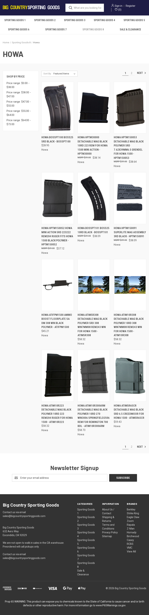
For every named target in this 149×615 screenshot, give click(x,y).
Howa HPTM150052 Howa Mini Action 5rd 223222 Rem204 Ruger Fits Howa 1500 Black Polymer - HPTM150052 (57, 236)
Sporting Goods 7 (56, 29)
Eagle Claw (133, 517)
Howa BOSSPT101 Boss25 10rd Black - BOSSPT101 (93, 230)
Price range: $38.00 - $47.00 (19, 94)
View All (131, 551)
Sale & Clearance (130, 29)
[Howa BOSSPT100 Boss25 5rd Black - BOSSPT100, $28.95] (57, 107)
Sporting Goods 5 (134, 20)
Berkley (131, 509)
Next (140, 72)
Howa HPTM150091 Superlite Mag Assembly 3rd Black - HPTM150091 (130, 232)
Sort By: (47, 73)
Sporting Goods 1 (15, 20)
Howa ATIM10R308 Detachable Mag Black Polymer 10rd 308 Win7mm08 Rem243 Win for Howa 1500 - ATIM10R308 (129, 325)
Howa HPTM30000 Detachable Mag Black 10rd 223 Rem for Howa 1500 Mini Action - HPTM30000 (93, 145)
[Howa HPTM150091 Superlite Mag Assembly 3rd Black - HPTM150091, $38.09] (129, 198)
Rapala (131, 524)
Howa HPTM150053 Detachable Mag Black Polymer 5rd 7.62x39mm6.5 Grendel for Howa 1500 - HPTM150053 (129, 148)
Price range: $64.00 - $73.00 (19, 122)
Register (130, 5)
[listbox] (65, 73)
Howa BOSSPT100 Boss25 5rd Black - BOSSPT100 (57, 139)
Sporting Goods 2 (44, 20)
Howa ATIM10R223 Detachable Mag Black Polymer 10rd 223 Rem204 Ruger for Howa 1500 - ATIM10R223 (57, 414)
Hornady (131, 532)
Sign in (118, 5)
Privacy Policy (110, 532)
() (119, 9)
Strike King (133, 513)
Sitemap (107, 536)
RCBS (130, 543)
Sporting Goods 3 (74, 20)
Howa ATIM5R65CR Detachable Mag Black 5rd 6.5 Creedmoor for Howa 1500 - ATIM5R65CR (129, 412)
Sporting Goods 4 (104, 20)
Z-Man (130, 528)
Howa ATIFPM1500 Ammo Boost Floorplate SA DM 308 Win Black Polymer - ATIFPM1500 (56, 321)
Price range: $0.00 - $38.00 (18, 85)
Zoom (130, 521)
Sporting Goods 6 (18, 29)
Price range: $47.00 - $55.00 (19, 104)
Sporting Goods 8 (93, 29)
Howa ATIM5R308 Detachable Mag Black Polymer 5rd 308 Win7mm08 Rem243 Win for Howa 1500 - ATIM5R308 (92, 325)
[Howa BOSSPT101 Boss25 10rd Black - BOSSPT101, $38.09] (93, 198)
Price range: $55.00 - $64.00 (19, 113)
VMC (129, 547)
